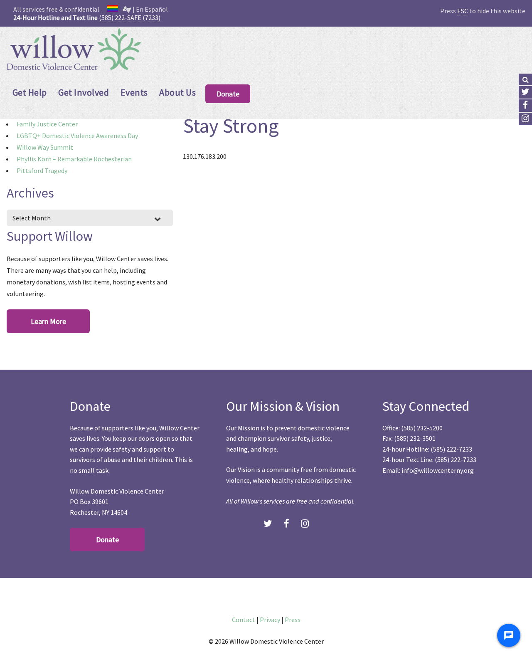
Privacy (270, 619)
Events (134, 92)
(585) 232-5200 (422, 428)
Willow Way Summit (45, 147)
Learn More (48, 321)
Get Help (29, 92)
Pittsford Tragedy (42, 170)
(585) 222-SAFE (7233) (129, 17)
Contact (243, 619)
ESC (462, 11)
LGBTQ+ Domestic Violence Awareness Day (77, 135)
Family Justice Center (47, 124)
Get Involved (83, 92)
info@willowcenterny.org (437, 470)
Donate (228, 94)
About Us (177, 92)
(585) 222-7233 (451, 449)
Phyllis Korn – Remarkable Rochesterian (74, 159)
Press (292, 619)
